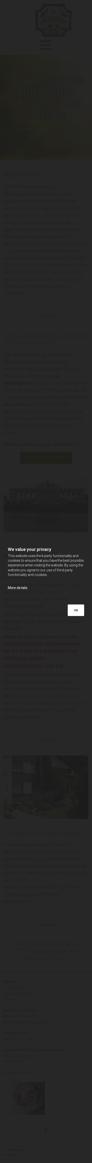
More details (17, 588)
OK (76, 610)
